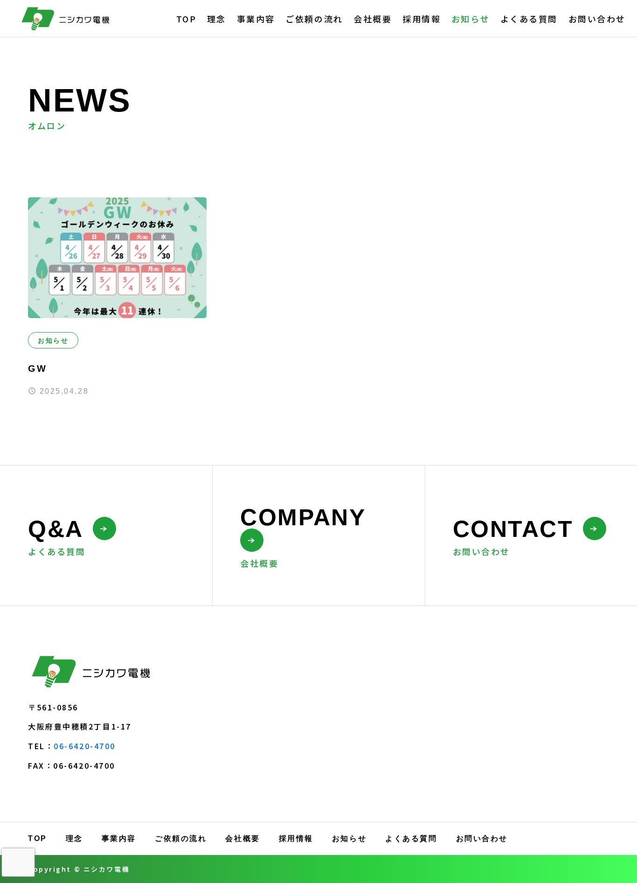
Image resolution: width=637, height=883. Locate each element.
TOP (186, 19)
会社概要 (372, 19)
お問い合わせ (597, 19)
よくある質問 (529, 19)
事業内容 (256, 19)
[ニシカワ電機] (67, 18)
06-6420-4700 (85, 745)
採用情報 (421, 19)
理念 (216, 19)
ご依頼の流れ (314, 19)
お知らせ (470, 19)
